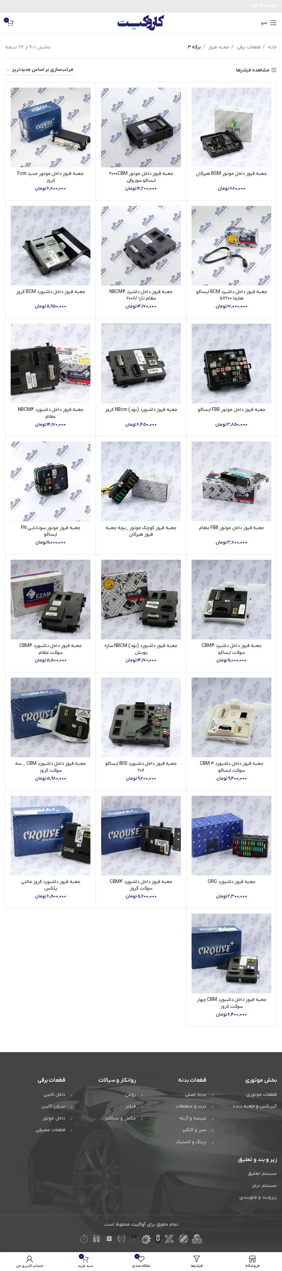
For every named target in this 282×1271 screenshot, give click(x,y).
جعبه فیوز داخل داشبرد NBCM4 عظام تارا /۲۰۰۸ (141, 295)
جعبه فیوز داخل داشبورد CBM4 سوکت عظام (50, 649)
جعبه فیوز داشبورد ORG (232, 882)
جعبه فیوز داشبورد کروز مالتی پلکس (50, 885)
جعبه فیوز (218, 47)
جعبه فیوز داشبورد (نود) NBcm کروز (141, 409)
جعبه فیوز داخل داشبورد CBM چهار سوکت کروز (232, 1003)
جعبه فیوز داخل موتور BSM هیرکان (231, 173)
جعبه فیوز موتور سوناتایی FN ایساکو (50, 531)
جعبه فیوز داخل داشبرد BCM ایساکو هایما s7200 (231, 295)
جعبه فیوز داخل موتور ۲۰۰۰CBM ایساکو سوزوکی (141, 177)
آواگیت (138, 1224)
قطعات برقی (248, 47)
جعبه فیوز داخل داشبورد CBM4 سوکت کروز (141, 885)
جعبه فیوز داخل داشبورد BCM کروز (50, 292)
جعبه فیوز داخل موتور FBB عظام (231, 528)
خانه (272, 47)
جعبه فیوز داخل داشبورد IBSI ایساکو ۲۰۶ (141, 767)
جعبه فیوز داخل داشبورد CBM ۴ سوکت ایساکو (231, 767)
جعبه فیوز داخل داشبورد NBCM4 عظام (51, 413)
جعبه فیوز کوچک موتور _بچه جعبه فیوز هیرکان (141, 531)
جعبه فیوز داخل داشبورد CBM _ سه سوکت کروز (50, 767)
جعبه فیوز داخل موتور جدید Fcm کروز (51, 177)
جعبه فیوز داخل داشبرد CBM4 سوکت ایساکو (232, 649)
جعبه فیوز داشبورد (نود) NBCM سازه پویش (141, 649)
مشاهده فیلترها (252, 70)
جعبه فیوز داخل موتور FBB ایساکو (231, 409)
